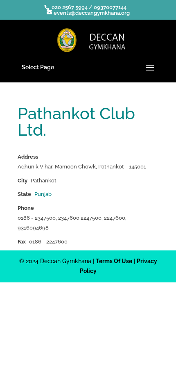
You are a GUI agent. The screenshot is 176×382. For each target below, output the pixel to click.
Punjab (43, 194)
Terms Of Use (114, 261)
